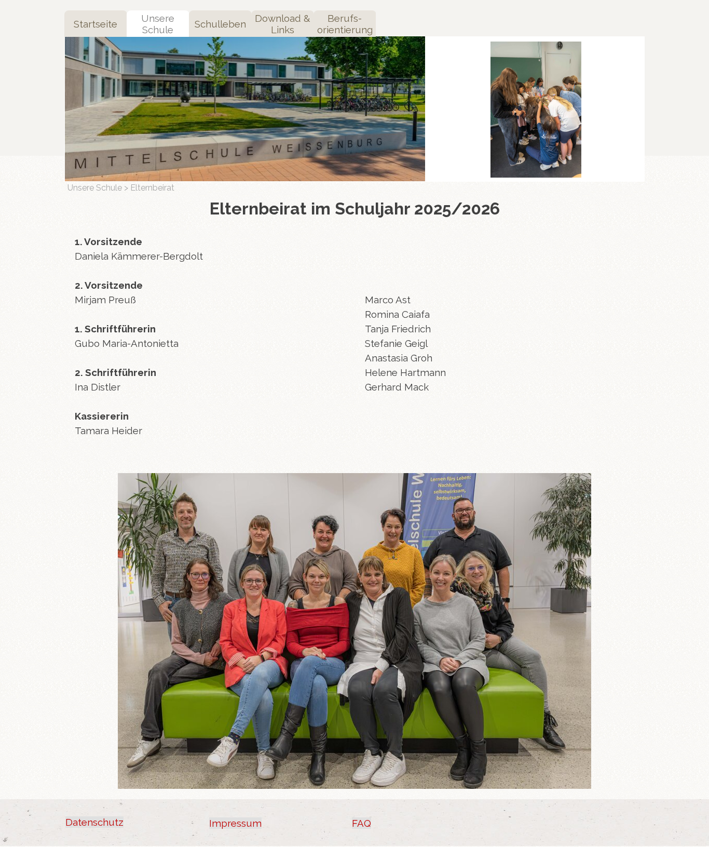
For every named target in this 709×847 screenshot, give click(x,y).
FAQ (361, 823)
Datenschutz (94, 822)
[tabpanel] (209, 343)
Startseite (95, 24)
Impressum (235, 823)
